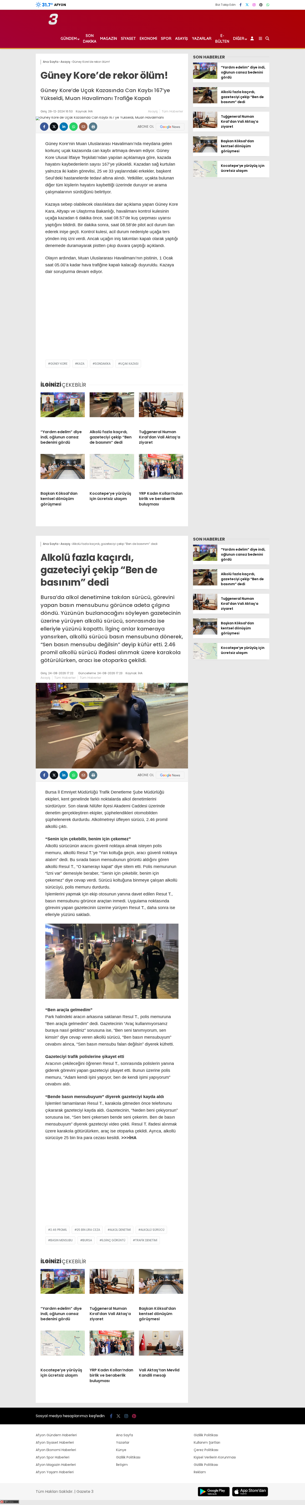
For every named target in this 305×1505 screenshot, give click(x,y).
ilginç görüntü (113, 1240)
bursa (87, 1240)
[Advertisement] (112, 321)
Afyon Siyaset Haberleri (55, 1442)
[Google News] (170, 126)
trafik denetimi (146, 1240)
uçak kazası (129, 364)
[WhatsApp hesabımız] (267, 4)
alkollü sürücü (152, 1230)
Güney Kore (58, 364)
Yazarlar (201, 38)
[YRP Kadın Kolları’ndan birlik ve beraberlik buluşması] (161, 470)
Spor (166, 38)
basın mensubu (61, 1240)
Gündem (69, 38)
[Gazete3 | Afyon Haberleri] (53, 23)
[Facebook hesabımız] (240, 4)
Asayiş (181, 38)
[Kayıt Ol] (252, 38)
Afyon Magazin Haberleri (56, 1464)
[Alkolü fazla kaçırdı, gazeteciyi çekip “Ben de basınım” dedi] (112, 409)
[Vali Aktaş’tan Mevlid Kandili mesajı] (161, 1347)
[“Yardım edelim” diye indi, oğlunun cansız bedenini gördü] (63, 409)
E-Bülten (222, 38)
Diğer (238, 38)
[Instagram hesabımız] (254, 4)
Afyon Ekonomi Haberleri (56, 1449)
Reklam (200, 1472)
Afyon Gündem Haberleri (56, 1435)
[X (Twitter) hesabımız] (247, 4)
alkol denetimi (120, 1230)
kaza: (81, 364)
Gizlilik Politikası (128, 1457)
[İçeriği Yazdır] (93, 126)
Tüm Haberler (172, 111)
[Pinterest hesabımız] (261, 4)
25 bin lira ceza (88, 1230)
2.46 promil (58, 1230)
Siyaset (128, 38)
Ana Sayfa (124, 1435)
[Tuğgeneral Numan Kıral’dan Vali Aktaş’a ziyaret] (161, 409)
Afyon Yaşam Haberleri (55, 1472)
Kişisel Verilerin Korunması (215, 1457)
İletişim (122, 1464)
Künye (121, 1449)
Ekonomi (148, 38)
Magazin (108, 38)
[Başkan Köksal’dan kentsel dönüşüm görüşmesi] (63, 470)
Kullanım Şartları (207, 1442)
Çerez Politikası (206, 1449)
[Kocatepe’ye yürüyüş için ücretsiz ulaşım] (112, 470)
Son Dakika (89, 38)
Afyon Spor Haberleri (52, 1457)
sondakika (103, 364)
